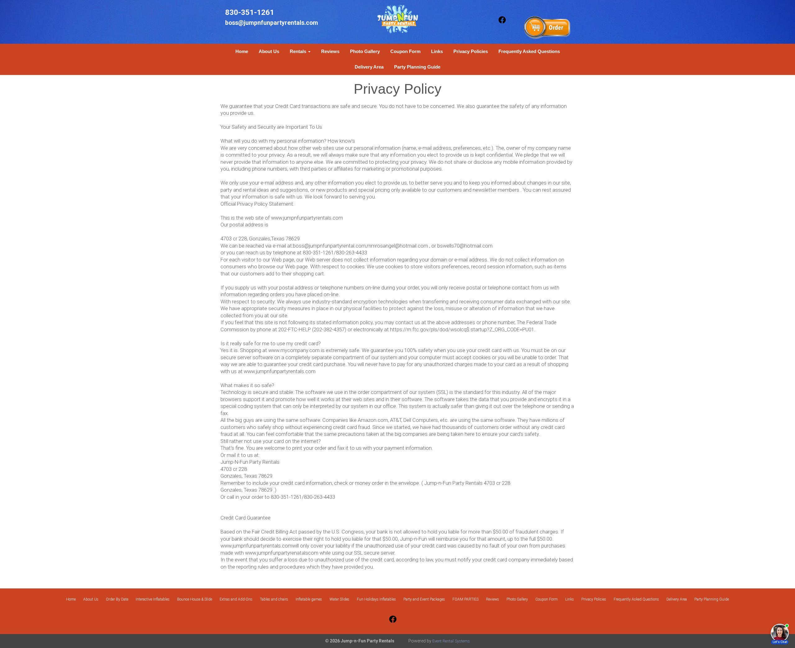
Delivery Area (369, 66)
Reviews (330, 51)
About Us (269, 51)
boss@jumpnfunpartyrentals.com (271, 22)
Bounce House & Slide (194, 599)
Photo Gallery (365, 51)
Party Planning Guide (417, 66)
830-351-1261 (249, 12)
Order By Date (117, 599)
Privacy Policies (470, 51)
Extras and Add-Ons (236, 599)
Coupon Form (405, 51)
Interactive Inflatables (153, 599)
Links (437, 51)
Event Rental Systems (451, 641)
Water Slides (339, 599)
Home (241, 51)
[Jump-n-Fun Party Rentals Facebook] (502, 27)
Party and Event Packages (424, 599)
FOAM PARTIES (465, 599)
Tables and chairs (274, 599)
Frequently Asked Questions (529, 51)
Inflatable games (309, 599)
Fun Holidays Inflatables (376, 599)
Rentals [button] (298, 51)
